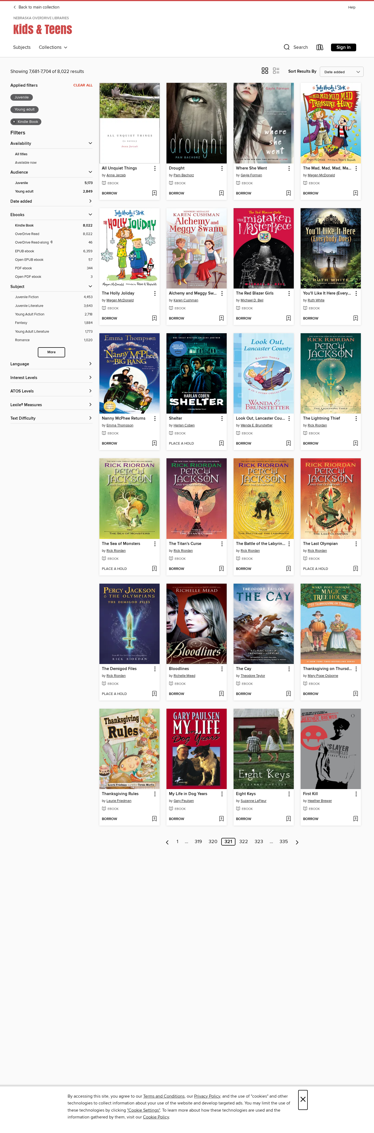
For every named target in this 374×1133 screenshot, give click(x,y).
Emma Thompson (120, 425)
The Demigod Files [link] (119, 668)
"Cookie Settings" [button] (143, 1110)
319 (198, 842)
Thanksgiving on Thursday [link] (328, 668)
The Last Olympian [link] (320, 543)
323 (259, 842)
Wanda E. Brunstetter (256, 425)
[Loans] (320, 48)
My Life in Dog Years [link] (188, 794)
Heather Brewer (320, 801)
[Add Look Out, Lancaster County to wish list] (288, 443)
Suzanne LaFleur (253, 801)
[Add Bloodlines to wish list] (221, 694)
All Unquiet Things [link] (119, 168)
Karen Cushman (186, 300)
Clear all (83, 85)
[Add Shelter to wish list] (221, 443)
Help (351, 7)
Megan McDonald (321, 175)
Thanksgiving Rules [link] (120, 794)
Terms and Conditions (164, 1096)
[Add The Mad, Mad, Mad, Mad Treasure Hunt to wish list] (355, 193)
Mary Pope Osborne (323, 676)
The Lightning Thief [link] (321, 418)
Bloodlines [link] (179, 668)
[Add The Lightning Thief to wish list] (355, 443)
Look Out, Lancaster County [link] (261, 418)
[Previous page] (167, 841)
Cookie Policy (156, 1117)
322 (243, 842)
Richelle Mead (184, 676)
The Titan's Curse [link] (185, 543)
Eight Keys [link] (246, 794)
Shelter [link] (175, 418)
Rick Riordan (317, 425)
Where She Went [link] (251, 168)
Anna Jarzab (116, 175)
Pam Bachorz (184, 175)
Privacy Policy (207, 1096)
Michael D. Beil (252, 300)
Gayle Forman (251, 175)
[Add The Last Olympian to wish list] (355, 569)
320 (213, 842)
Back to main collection (38, 7)
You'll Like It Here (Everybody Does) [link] (328, 293)
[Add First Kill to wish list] (355, 819)
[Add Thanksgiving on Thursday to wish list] (355, 694)
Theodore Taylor (253, 676)
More (51, 352)
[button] (295, 48)
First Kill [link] (310, 794)
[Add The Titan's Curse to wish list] (221, 569)
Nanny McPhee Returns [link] (123, 418)
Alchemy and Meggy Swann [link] (194, 293)
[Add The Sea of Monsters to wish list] (154, 569)
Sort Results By (302, 71)
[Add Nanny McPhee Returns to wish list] (154, 443)
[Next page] (297, 841)
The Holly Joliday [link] (118, 293)
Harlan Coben (184, 425)
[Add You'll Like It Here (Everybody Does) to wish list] (355, 318)
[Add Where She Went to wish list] (288, 193)
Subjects (22, 47)
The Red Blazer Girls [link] (255, 293)
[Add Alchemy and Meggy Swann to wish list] (221, 318)
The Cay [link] (243, 668)
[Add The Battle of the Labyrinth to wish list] (288, 569)
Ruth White (316, 300)
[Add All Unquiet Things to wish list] (154, 193)
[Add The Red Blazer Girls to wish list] (288, 318)
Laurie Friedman (119, 801)
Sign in (343, 47)
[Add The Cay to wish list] (288, 694)
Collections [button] (51, 47)
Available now (26, 162)
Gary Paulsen (184, 801)
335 (284, 842)
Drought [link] (177, 168)
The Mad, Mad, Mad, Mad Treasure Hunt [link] (328, 168)
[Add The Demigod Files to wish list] (154, 694)
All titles (21, 154)
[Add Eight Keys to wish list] (288, 819)
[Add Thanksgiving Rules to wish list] (154, 819)
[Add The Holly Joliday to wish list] (154, 318)
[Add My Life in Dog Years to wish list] (221, 819)
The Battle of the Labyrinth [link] (261, 543)
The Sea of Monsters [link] (121, 543)
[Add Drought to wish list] (221, 193)
